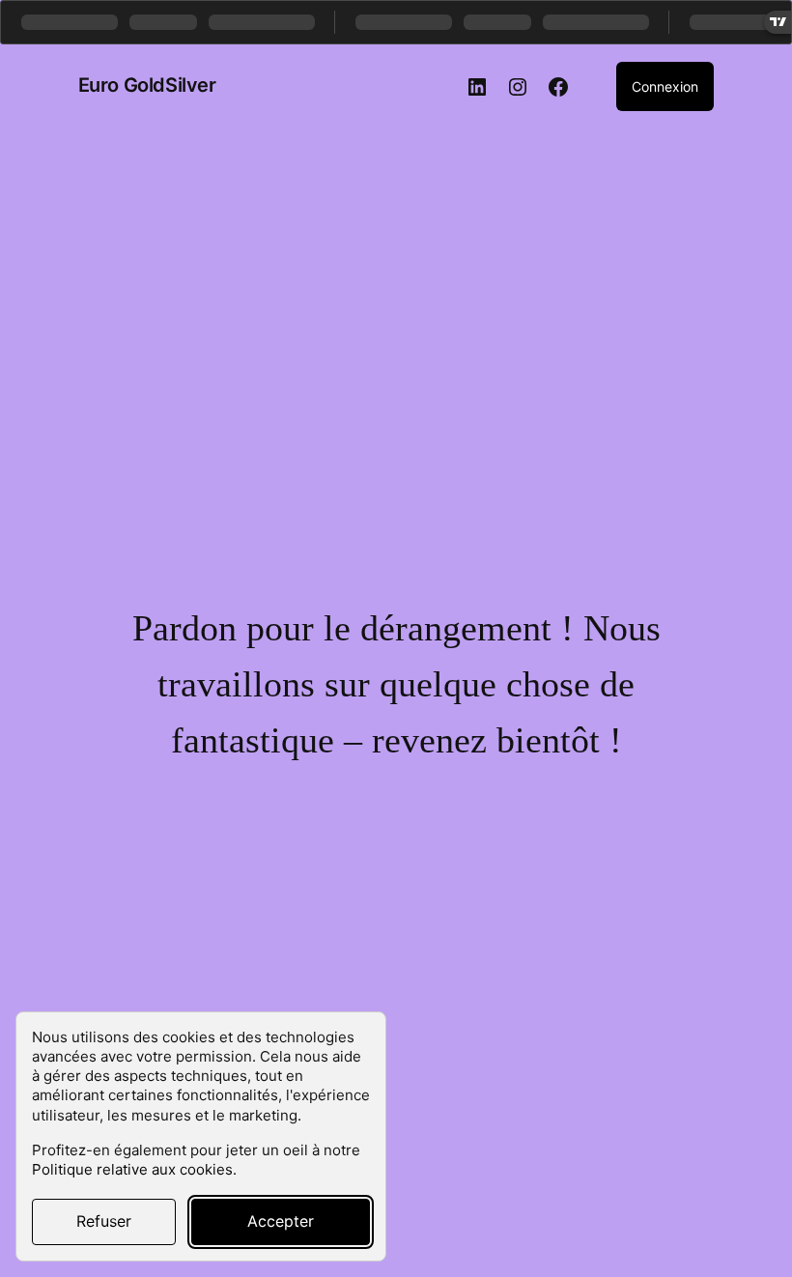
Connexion (665, 86)
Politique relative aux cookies (132, 1169)
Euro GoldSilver (147, 85)
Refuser (103, 1221)
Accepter (280, 1221)
